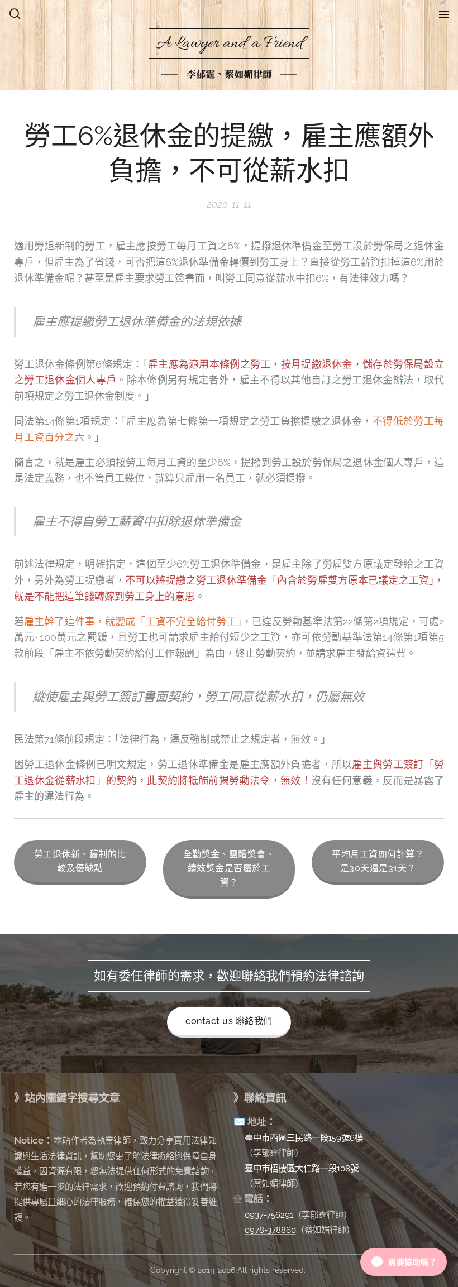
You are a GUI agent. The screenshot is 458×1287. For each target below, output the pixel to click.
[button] (15, 14)
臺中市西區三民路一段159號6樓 (304, 1137)
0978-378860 (270, 1229)
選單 (444, 14)
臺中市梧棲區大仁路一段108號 (302, 1168)
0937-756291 (269, 1214)
